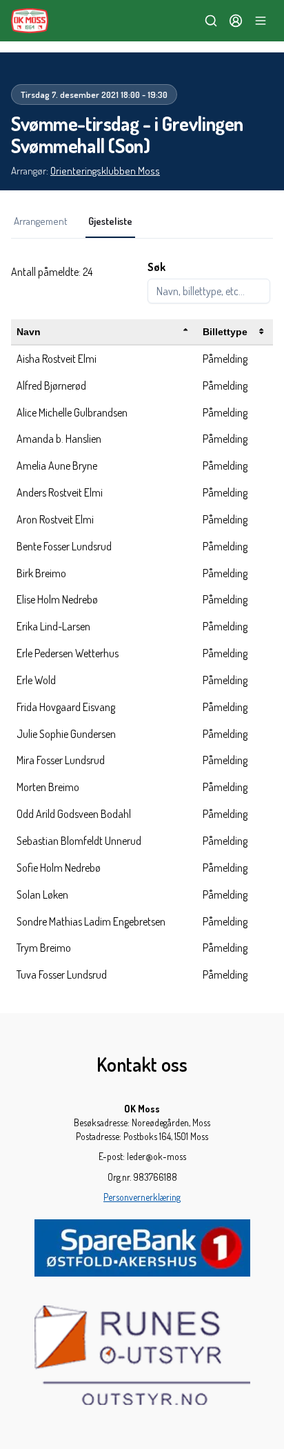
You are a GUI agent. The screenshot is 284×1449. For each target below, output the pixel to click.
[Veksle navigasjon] (260, 20)
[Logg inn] (235, 20)
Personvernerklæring (142, 1197)
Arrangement (41, 221)
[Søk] (211, 20)
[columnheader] (104, 332)
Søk (156, 267)
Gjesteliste (110, 221)
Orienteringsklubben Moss (105, 170)
